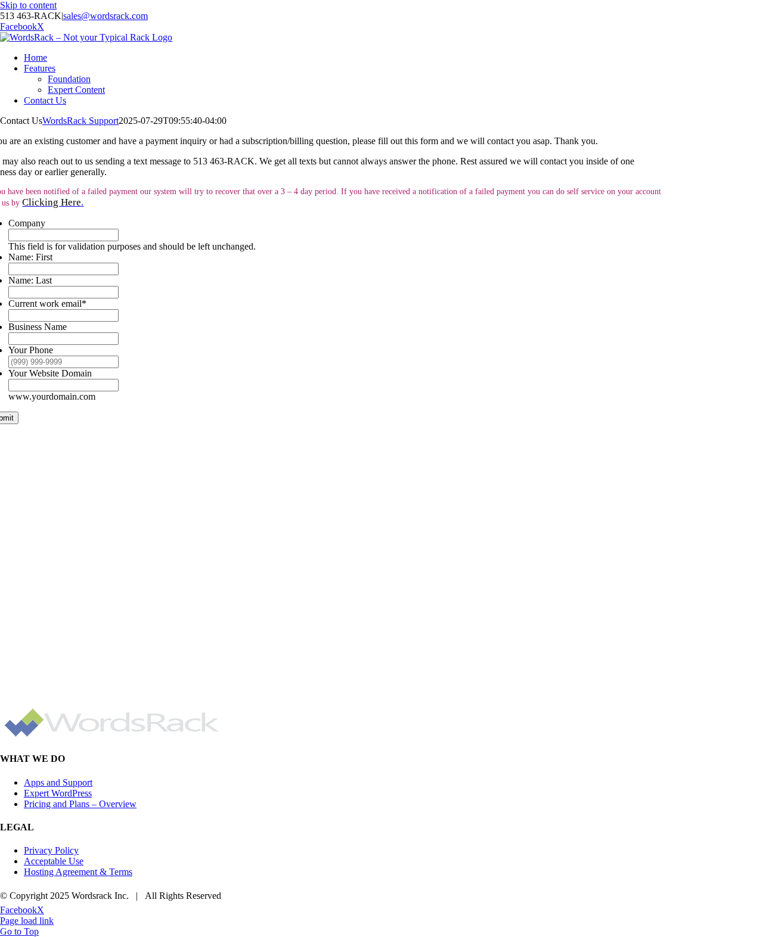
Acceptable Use (53, 861)
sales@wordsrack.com (105, 16)
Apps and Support (58, 782)
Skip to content (28, 5)
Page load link (27, 921)
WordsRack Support (80, 121)
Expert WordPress (58, 793)
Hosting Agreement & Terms (78, 872)
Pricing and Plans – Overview (80, 804)
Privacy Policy (51, 850)
